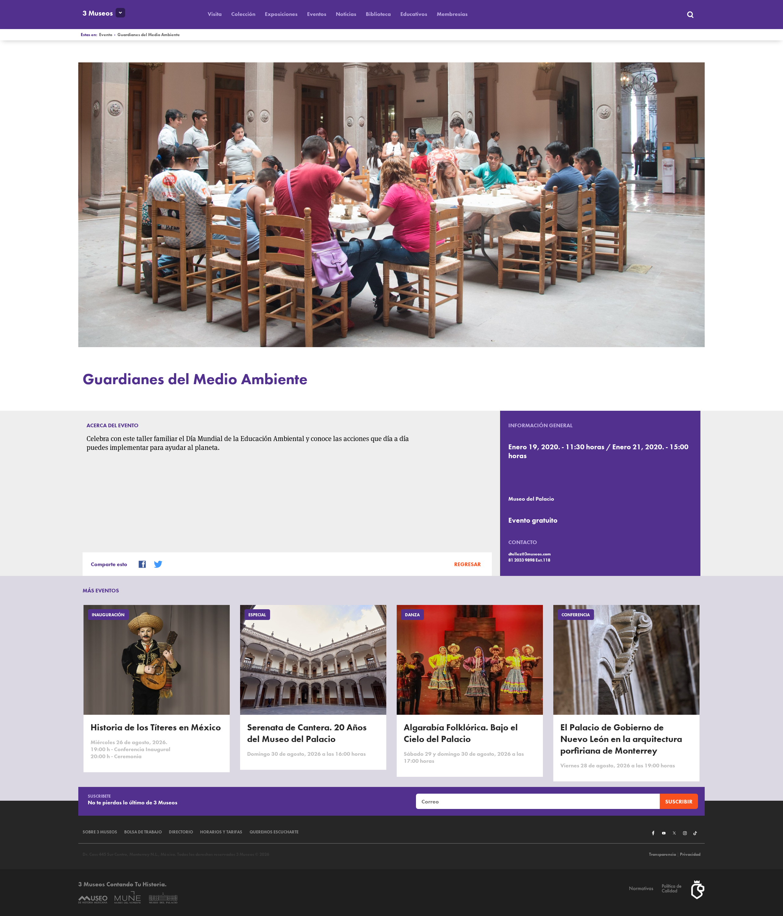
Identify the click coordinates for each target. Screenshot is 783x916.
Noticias (346, 13)
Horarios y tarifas (221, 832)
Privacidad (690, 854)
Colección (243, 13)
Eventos (316, 13)
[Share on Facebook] (139, 563)
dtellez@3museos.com (529, 554)
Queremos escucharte (274, 832)
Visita (215, 13)
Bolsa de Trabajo (143, 832)
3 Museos (98, 13)
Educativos (413, 13)
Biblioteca (378, 13)
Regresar (467, 564)
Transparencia (662, 854)
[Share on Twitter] (155, 563)
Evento (105, 34)
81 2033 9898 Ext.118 (529, 560)
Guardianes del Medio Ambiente (148, 34)
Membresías (452, 13)
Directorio (181, 832)
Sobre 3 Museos (100, 832)
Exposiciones (281, 13)
